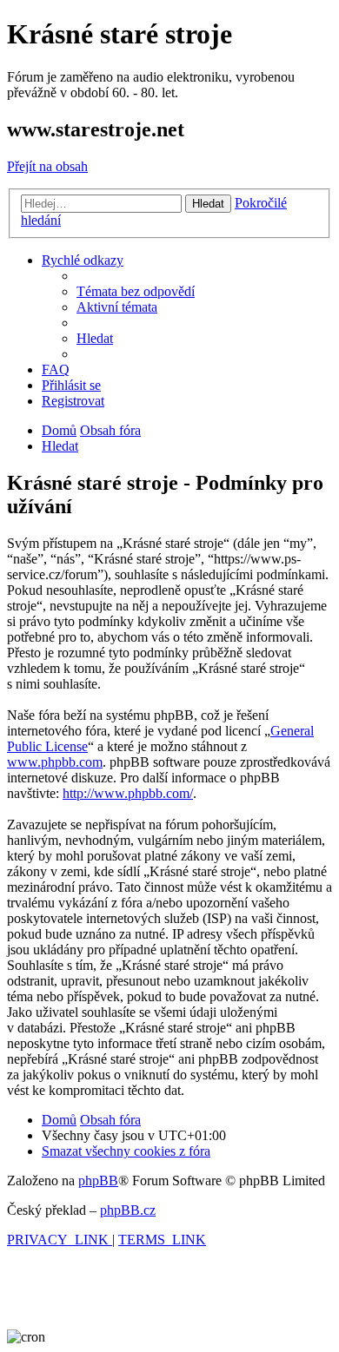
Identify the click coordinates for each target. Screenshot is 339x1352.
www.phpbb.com (55, 762)
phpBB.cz (128, 1210)
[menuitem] (135, 291)
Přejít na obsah (47, 166)
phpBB (98, 1180)
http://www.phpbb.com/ (128, 793)
